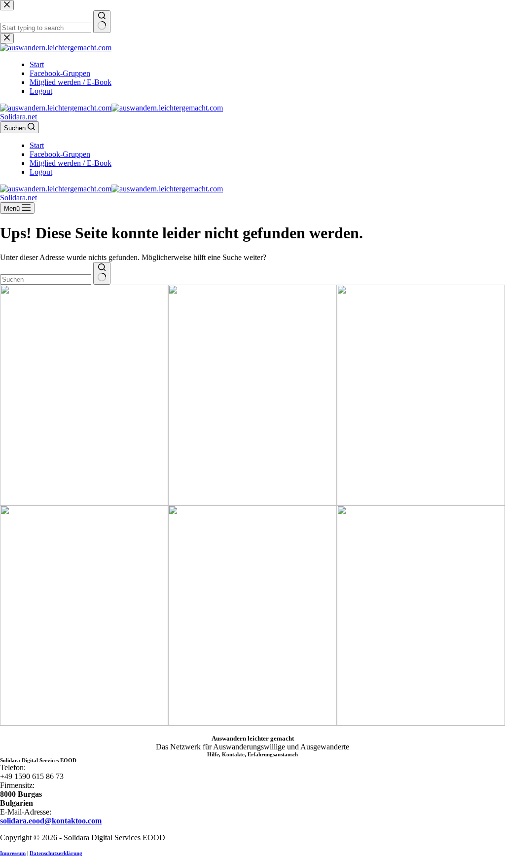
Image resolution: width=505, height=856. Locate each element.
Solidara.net (18, 116)
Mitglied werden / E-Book (70, 163)
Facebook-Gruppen (60, 154)
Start (37, 145)
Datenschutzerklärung (56, 853)
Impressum (13, 853)
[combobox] (45, 279)
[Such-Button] (101, 273)
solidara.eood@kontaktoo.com (51, 821)
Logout (41, 172)
